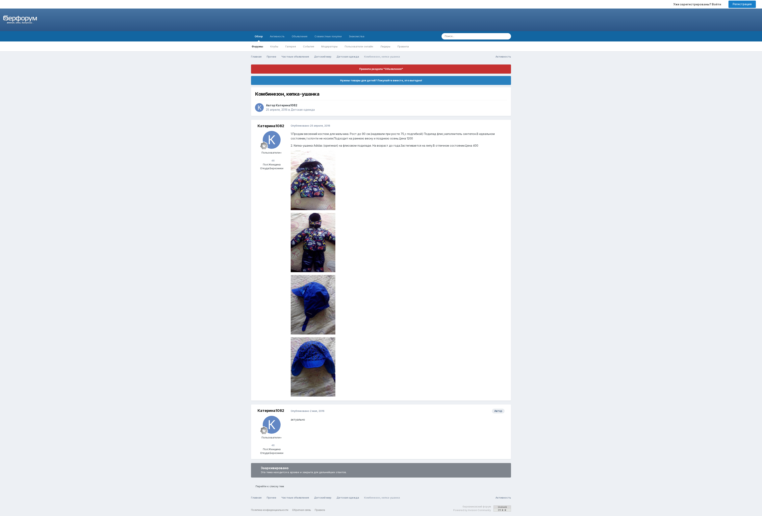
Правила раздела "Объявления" (381, 68)
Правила (403, 46)
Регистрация (742, 4)
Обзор (259, 36)
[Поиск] (507, 36)
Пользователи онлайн (359, 46)
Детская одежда (303, 109)
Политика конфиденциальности (269, 509)
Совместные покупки (328, 36)
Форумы (257, 46)
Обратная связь (301, 509)
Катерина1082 (286, 105)
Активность (277, 36)
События (308, 46)
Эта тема (492, 36)
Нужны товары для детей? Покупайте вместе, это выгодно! (381, 80)
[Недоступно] (313, 180)
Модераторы (329, 46)
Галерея (290, 46)
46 (273, 160)
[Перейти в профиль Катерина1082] (259, 107)
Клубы (274, 46)
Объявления (299, 36)
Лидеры (385, 46)
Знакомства (356, 36)
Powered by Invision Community (472, 510)
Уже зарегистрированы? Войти (697, 4)
